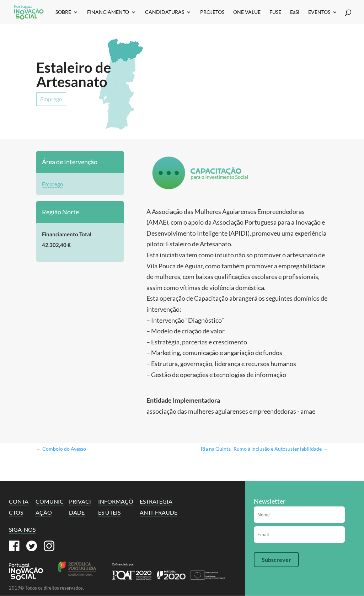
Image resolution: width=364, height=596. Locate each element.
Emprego (51, 99)
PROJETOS (212, 12)
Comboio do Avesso (61, 449)
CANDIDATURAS (164, 12)
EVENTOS (319, 12)
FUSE (275, 12)
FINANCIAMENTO (108, 12)
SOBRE (63, 12)
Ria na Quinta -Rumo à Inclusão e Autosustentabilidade (264, 449)
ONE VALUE (247, 12)
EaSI (294, 12)
